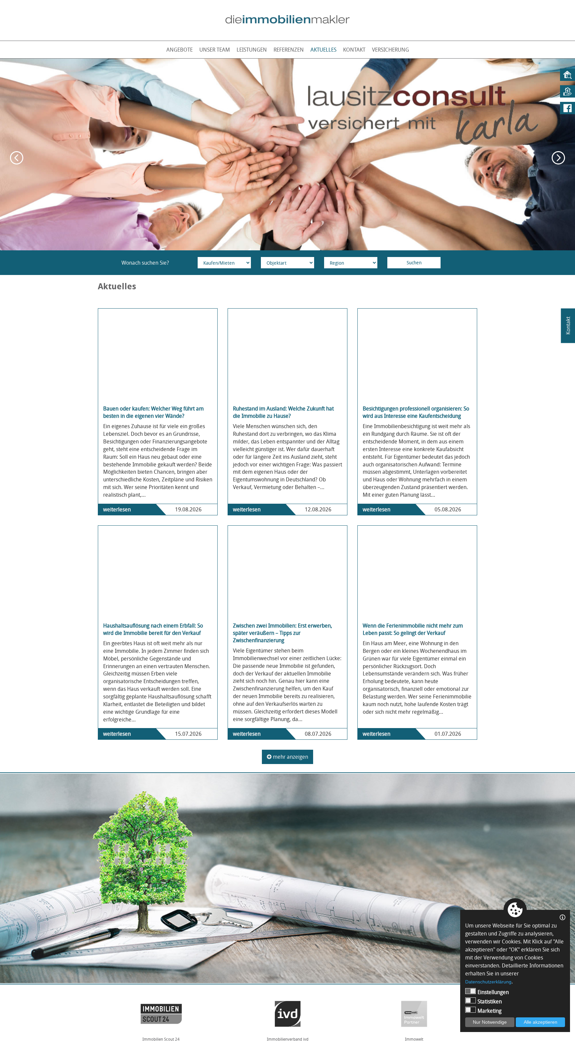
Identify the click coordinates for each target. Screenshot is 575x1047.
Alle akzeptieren (540, 1022)
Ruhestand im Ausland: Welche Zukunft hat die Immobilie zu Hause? (283, 412)
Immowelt (288, 1039)
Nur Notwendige (490, 1022)
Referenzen (289, 49)
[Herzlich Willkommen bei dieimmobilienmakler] (287, 19)
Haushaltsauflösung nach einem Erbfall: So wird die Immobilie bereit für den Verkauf (153, 629)
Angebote (179, 49)
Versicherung (390, 49)
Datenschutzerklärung (488, 981)
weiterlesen (117, 509)
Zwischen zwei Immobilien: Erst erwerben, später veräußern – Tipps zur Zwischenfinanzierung (282, 633)
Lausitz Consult (414, 1039)
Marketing (489, 1010)
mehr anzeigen (290, 756)
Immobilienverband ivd (161, 1039)
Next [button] (558, 157)
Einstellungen (493, 992)
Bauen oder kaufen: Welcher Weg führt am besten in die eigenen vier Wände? (153, 412)
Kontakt (354, 49)
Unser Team (214, 49)
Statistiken (490, 1001)
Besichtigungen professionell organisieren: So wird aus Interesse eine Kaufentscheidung (416, 412)
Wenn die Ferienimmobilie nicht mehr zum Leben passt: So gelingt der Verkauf (413, 629)
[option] (287, 154)
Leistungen (252, 49)
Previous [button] (16, 157)
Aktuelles (323, 49)
